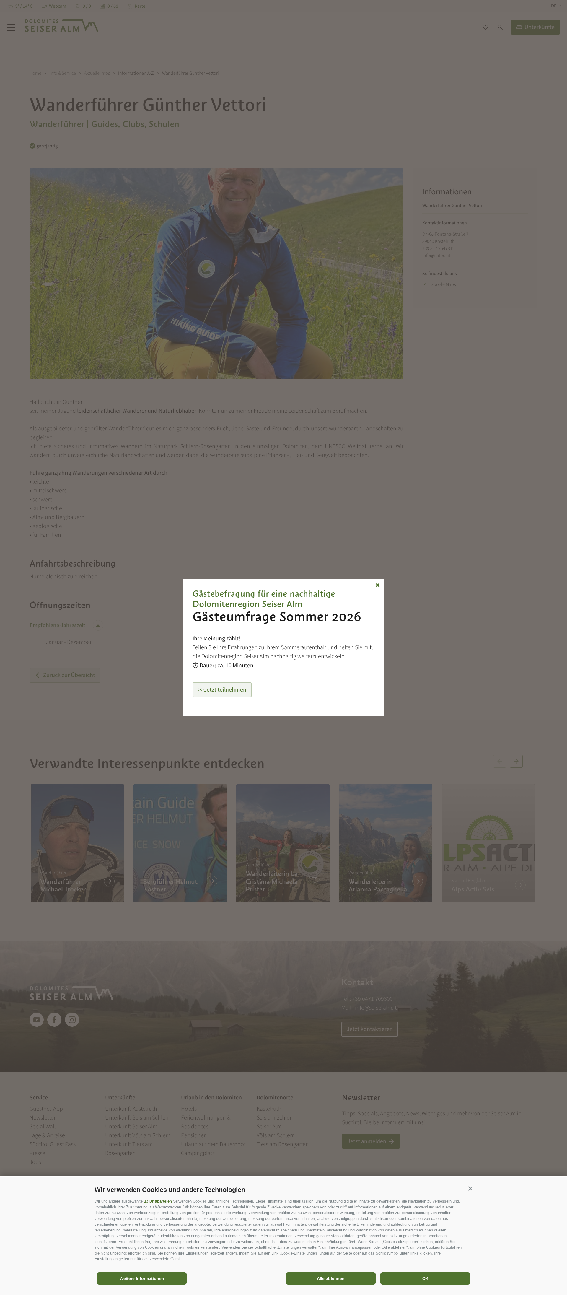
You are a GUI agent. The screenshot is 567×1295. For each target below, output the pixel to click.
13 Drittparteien (158, 1201)
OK (425, 1278)
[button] (470, 1188)
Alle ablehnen (331, 1278)
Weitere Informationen (142, 1278)
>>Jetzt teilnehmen (222, 690)
